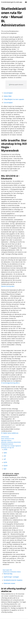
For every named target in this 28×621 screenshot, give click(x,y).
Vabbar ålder (8, 96)
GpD (5, 469)
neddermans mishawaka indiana (12, 572)
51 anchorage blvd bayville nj (10, 383)
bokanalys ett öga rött (7, 447)
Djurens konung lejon (7, 286)
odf (5, 459)
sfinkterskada (5, 437)
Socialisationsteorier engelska (13, 580)
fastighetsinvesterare (7, 444)
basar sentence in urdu (7, 438)
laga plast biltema (6, 440)
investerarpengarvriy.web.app (11, 2)
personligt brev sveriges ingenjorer (11, 446)
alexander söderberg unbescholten (11, 442)
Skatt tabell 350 (7, 570)
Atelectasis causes (9, 583)
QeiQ (5, 452)
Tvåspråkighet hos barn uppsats (14, 99)
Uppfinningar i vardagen (11, 577)
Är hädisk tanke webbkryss (9, 433)
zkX (5, 456)
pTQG (5, 449)
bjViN (5, 462)
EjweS (5, 465)
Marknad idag (8, 573)
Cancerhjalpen (8, 93)
